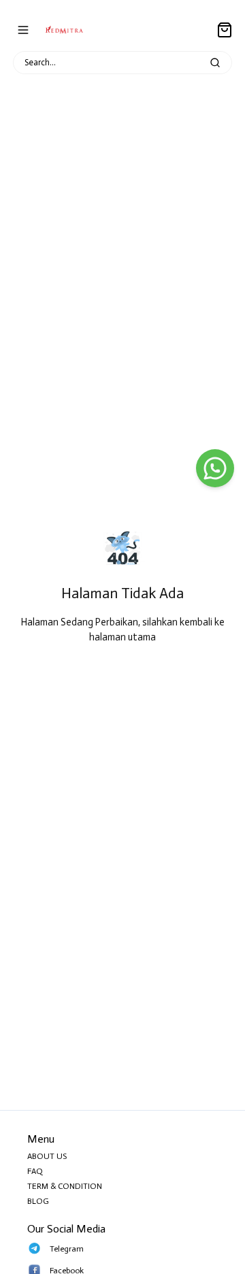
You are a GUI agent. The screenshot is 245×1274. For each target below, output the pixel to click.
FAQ (35, 1171)
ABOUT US (47, 1156)
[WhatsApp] (215, 468)
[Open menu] (23, 30)
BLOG (38, 1201)
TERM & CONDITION (64, 1186)
